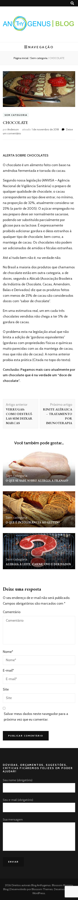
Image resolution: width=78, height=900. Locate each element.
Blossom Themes (42, 889)
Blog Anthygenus (41, 885)
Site (6, 689)
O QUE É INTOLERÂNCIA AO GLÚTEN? (33, 522)
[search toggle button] (72, 3)
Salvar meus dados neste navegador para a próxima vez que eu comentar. (36, 717)
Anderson (13, 129)
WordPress (38, 893)
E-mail (8, 670)
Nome (8, 652)
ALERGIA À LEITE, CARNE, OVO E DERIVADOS (38, 564)
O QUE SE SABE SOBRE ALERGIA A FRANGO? (37, 480)
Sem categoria (16, 115)
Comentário (11, 612)
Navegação (41, 47)
